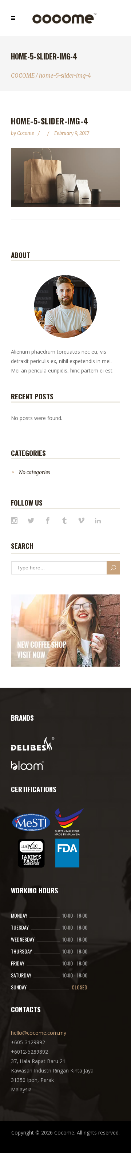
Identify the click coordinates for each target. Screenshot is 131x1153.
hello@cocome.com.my (38, 1032)
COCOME (23, 75)
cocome (26, 133)
